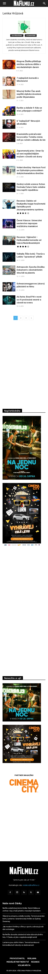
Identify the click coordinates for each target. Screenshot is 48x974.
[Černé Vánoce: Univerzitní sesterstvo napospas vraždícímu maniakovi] (9, 223)
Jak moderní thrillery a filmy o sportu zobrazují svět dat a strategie (23, 928)
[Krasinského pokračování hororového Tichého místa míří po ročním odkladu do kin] (9, 137)
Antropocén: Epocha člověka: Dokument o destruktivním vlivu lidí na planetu (31, 270)
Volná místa (24, 965)
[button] (4, 3)
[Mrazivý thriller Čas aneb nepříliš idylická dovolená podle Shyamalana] (9, 94)
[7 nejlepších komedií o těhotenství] (9, 81)
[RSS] (24, 892)
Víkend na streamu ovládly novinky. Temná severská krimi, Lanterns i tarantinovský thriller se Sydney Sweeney (23, 918)
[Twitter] (31, 892)
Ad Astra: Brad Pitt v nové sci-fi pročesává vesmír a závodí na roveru (29, 299)
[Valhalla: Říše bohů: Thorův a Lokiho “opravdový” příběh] (9, 257)
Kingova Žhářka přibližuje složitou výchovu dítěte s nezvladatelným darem (29, 64)
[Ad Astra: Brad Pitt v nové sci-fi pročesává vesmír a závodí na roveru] (9, 300)
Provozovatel (17, 958)
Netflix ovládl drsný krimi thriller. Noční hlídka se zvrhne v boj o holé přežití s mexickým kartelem (22, 909)
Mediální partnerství (18, 962)
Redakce (35, 962)
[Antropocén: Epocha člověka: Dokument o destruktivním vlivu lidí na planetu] (9, 270)
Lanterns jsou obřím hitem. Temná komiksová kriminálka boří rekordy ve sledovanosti (21, 943)
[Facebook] (10, 892)
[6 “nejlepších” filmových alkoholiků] (9, 124)
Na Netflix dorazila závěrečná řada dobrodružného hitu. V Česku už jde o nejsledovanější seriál (23, 935)
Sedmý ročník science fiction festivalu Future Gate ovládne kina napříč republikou (31, 187)
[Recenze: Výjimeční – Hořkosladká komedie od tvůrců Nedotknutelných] (9, 240)
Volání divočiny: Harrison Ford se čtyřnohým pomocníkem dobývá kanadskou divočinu (31, 170)
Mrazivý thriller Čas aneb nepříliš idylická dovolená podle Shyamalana (29, 94)
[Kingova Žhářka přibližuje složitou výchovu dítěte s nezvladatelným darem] (9, 64)
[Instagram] (17, 892)
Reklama (31, 958)
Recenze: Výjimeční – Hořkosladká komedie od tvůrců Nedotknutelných (29, 240)
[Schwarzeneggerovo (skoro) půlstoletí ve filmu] (9, 286)
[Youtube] (37, 892)
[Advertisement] (24, 584)
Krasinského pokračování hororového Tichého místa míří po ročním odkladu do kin (31, 137)
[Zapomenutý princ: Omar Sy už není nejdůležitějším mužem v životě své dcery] (9, 154)
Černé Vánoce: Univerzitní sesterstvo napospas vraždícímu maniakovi (29, 223)
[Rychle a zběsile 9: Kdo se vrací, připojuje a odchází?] (9, 111)
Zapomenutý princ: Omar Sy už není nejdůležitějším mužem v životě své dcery (30, 153)
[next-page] (31, 318)
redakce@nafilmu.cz (31, 885)
